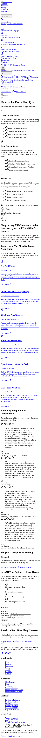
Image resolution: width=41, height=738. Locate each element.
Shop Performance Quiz (13, 692)
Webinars (25, 77)
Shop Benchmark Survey (18, 80)
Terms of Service (17, 736)
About (7, 670)
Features (4, 4)
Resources (5, 17)
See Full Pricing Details (9, 567)
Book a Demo (6, 92)
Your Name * (5, 613)
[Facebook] (2, 654)
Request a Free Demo (8, 641)
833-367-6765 (8, 65)
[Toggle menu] (3, 68)
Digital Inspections (11, 702)
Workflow (4, 6)
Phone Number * (7, 618)
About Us (4, 9)
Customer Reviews (11, 688)
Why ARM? (5, 11)
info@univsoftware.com (16, 722)
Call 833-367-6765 (25, 641)
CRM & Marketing (11, 708)
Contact (4, 62)
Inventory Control (11, 706)
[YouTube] (10, 654)
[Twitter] (4, 654)
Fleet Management (11, 704)
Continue (4, 620)
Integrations (5, 60)
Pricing (3, 7)
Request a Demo (19, 65)
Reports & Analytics (12, 710)
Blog (17, 77)
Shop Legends (8, 77)
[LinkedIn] (7, 654)
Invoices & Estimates (12, 700)
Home (7, 662)
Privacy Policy (6, 736)
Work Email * (5, 615)
